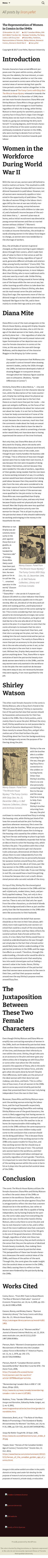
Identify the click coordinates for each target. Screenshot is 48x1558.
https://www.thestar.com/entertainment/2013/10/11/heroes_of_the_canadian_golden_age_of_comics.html (24, 1457)
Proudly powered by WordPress (24, 1542)
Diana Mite (28, 37)
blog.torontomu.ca (24, 1548)
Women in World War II (17, 43)
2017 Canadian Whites (32, 32)
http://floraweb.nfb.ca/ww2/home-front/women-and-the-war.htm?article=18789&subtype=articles (18, 1375)
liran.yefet (28, 12)
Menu (5, 3)
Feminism (36, 37)
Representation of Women (13, 40)
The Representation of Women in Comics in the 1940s (23, 26)
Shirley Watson (29, 40)
